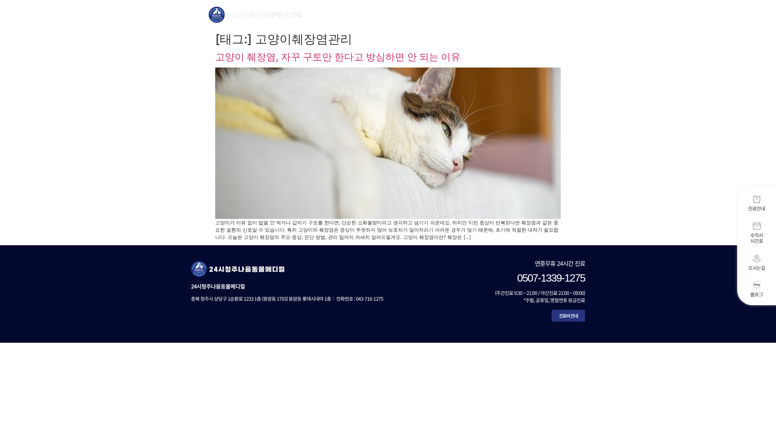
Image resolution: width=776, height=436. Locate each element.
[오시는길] (757, 259)
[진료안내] (757, 199)
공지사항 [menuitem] (510, 14)
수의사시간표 (756, 237)
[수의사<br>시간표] (757, 226)
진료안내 (756, 208)
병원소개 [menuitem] (356, 14)
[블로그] (757, 285)
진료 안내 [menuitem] (394, 14)
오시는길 (756, 267)
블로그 (756, 294)
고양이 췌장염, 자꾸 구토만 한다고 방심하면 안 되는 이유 (337, 57)
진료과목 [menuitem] (423, 14)
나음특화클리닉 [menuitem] (467, 14)
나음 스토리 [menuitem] (550, 14)
